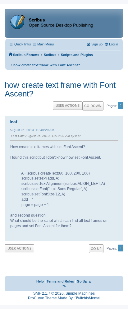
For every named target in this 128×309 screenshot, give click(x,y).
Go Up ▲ (84, 281)
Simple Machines (80, 293)
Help (40, 281)
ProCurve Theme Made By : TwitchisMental (64, 298)
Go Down (93, 105)
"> (64, 286)
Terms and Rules (60, 281)
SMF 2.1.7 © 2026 (48, 293)
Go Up (96, 248)
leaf (13, 121)
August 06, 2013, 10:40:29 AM (32, 130)
